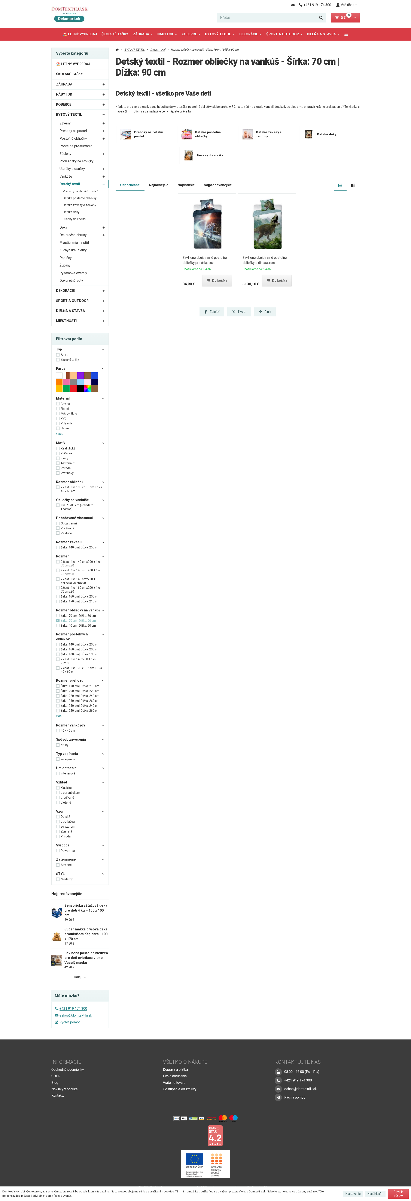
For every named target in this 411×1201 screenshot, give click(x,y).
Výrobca (62, 845)
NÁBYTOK (165, 34)
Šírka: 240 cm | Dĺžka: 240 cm (80, 705)
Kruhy (64, 745)
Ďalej (77, 977)
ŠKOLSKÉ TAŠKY (114, 34)
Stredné (66, 865)
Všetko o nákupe (185, 1062)
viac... (59, 433)
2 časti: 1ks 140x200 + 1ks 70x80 (78, 661)
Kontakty (57, 1095)
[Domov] (72, 14)
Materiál (63, 398)
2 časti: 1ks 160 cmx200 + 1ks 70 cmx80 (81, 589)
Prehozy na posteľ (73, 131)
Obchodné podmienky (67, 1070)
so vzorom (68, 826)
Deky (63, 227)
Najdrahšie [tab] (186, 185)
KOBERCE (189, 34)
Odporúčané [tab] (130, 185)
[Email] (293, 5)
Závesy (65, 123)
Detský (65, 816)
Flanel (65, 408)
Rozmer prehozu (69, 680)
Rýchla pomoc (70, 1022)
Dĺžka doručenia (175, 1076)
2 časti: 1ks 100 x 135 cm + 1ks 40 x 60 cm (81, 489)
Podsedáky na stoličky (77, 161)
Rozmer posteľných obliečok (72, 636)
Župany (65, 265)
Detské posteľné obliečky (80, 198)
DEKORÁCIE (248, 34)
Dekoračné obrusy (73, 235)
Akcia (64, 354)
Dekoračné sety (71, 281)
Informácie (66, 1062)
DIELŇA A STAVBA (321, 34)
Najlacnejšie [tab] (158, 185)
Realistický (68, 448)
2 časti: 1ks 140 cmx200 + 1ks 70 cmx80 (81, 563)
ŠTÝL (60, 874)
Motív (60, 443)
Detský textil (70, 184)
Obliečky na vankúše (72, 500)
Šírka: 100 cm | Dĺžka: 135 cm (80, 654)
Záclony (65, 154)
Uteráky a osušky (72, 169)
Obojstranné (69, 523)
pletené (66, 802)
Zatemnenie (66, 859)
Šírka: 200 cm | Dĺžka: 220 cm (80, 691)
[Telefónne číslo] (278, 1080)
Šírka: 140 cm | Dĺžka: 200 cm (80, 644)
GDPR (55, 1076)
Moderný (67, 879)
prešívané (67, 797)
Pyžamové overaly (73, 273)
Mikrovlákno (69, 413)
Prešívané (67, 528)
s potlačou (68, 821)
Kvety (64, 458)
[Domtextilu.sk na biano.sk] (215, 1136)
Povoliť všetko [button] (398, 1193)
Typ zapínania (67, 754)
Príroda (66, 468)
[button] (355, 17)
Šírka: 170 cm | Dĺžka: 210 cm (80, 601)
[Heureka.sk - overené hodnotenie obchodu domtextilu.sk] (197, 1136)
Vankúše (66, 176)
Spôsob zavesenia (71, 739)
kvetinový (67, 473)
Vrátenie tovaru (174, 1083)
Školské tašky (70, 359)
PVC (64, 418)
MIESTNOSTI (66, 321)
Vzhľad (61, 782)
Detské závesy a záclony (79, 205)
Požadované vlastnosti (74, 518)
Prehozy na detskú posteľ (80, 191)
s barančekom (70, 792)
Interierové (68, 773)
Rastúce (66, 533)
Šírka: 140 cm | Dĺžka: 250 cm (80, 547)
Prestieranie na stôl (74, 243)
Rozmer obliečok (69, 482)
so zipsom (68, 759)
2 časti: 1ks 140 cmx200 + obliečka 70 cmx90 (78, 581)
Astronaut (67, 463)
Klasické (66, 787)
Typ (59, 349)
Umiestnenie (66, 768)
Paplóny (66, 258)
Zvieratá (66, 831)
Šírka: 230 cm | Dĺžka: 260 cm (80, 700)
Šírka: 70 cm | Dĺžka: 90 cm (78, 620)
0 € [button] (345, 17)
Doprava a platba (175, 1070)
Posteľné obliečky (73, 138)
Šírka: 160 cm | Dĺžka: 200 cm (80, 596)
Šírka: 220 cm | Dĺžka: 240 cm (80, 696)
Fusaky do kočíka (74, 219)
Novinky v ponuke (64, 1089)
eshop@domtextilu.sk (76, 1015)
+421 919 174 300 (73, 1008)
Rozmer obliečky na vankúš (78, 610)
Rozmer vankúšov (70, 725)
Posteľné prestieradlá (76, 146)
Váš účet (347, 5)
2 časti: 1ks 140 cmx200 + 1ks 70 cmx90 (81, 572)
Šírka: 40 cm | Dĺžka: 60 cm (78, 625)
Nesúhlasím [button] (375, 1193)
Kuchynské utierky (73, 250)
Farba (60, 369)
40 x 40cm (68, 730)
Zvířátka (66, 453)
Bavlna (65, 404)
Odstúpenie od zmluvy (180, 1089)
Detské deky (71, 212)
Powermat (68, 850)
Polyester (67, 423)
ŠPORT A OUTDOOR (282, 34)
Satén (65, 428)
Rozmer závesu (69, 542)
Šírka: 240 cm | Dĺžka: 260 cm (80, 710)
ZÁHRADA (141, 34)
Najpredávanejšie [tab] (218, 185)
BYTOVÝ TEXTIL (218, 34)
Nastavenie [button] (353, 1193)
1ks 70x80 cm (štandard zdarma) (77, 507)
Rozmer (62, 556)
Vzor (60, 811)
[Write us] (278, 1097)
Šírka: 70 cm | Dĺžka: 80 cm (78, 615)
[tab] (340, 185)
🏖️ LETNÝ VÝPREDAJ (80, 34)
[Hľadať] (321, 17)
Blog (54, 1083)
